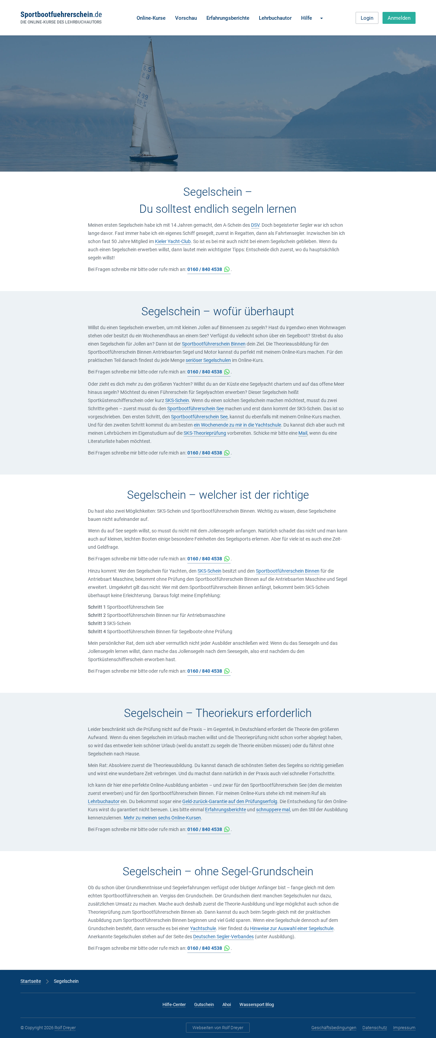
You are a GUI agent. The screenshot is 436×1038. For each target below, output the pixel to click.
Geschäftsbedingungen (333, 1027)
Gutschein (204, 1004)
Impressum (404, 1027)
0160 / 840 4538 (204, 269)
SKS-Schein (177, 400)
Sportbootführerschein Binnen (214, 344)
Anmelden (399, 18)
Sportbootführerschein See (195, 408)
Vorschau (186, 18)
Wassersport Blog (256, 1004)
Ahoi (226, 1004)
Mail (302, 433)
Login (367, 18)
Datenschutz (374, 1027)
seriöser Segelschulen (208, 360)
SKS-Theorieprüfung (205, 433)
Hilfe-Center (174, 1004)
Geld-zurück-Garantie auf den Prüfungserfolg (229, 801)
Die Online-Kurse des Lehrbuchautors (61, 22)
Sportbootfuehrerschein (61, 14)
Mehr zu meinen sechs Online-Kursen (162, 817)
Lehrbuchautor (275, 18)
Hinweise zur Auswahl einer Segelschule (291, 928)
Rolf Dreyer (65, 1027)
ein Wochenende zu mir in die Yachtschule (237, 425)
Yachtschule (203, 928)
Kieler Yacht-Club (173, 241)
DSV (255, 225)
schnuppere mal (273, 809)
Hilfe (306, 18)
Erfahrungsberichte (227, 18)
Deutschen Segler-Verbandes (223, 936)
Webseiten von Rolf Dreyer (217, 1027)
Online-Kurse (151, 18)
